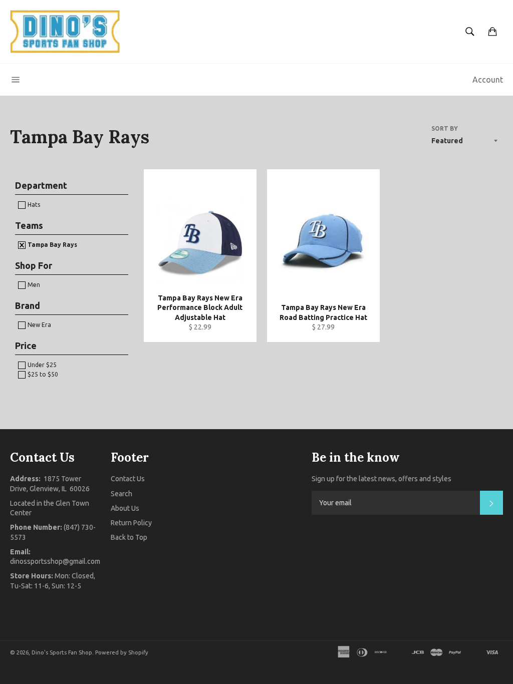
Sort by (444, 128)
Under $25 (41, 365)
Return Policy (131, 523)
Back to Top (129, 537)
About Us (125, 508)
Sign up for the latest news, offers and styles (381, 479)
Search (121, 494)
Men (33, 284)
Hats (33, 204)
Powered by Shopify (121, 652)
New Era (38, 324)
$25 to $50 (42, 374)
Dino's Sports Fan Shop (62, 652)
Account (487, 79)
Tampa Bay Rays (51, 244)
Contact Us (128, 479)
